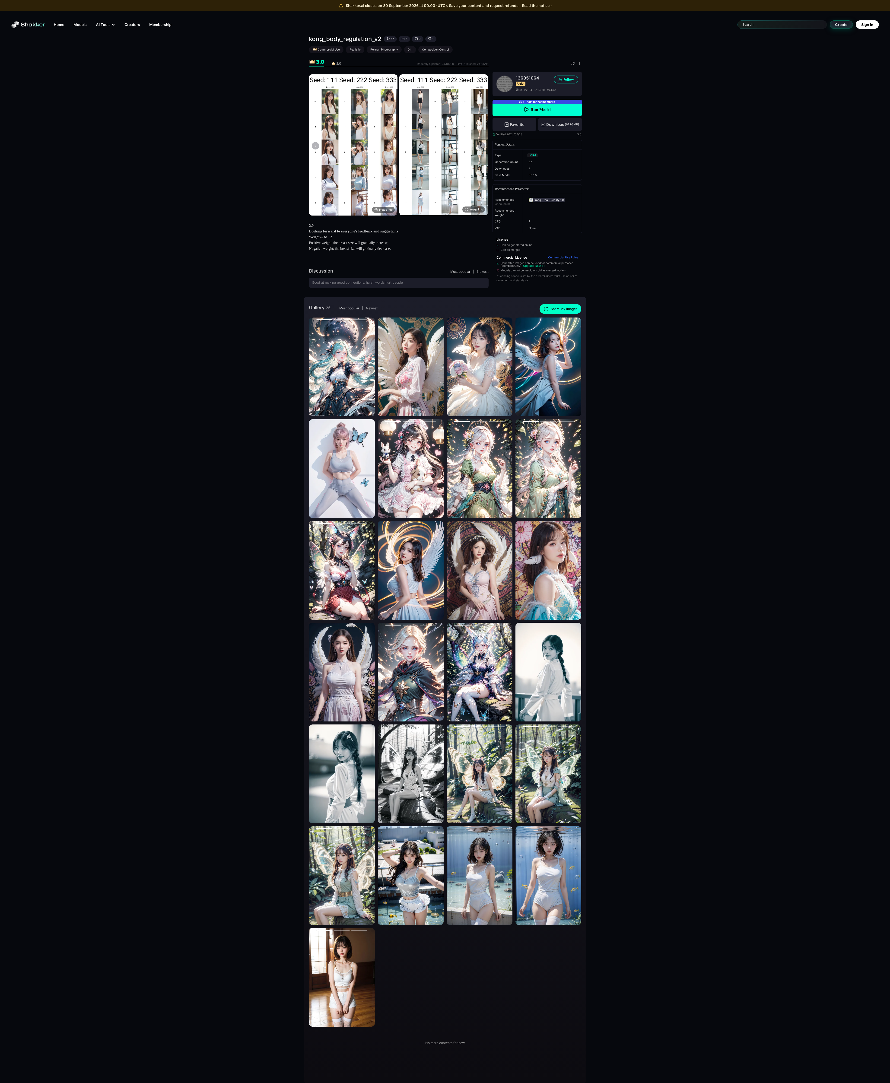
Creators (132, 24)
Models (80, 24)
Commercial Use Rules (563, 257)
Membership (160, 24)
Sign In (867, 24)
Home (59, 24)
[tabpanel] (399, 145)
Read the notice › (537, 5)
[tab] (316, 62)
